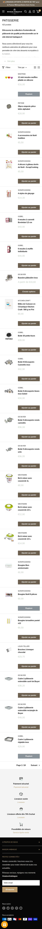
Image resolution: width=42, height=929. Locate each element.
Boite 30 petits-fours (26, 336)
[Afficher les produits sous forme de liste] (35, 67)
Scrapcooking (24, 132)
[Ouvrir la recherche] (25, 11)
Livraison (21, 802)
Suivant (34, 765)
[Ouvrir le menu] (3, 11)
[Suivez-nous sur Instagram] (12, 908)
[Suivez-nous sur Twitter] (8, 908)
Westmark (22, 475)
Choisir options (28, 292)
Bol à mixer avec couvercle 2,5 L (25, 508)
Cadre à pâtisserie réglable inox (25, 740)
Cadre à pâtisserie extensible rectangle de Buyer (28, 710)
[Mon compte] (30, 11)
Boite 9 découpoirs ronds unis (29, 450)
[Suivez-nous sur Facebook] (3, 908)
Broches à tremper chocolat (26, 651)
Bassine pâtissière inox (28, 278)
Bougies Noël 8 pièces (27, 594)
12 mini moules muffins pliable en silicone (28, 78)
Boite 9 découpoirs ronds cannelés (29, 421)
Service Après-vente (21, 833)
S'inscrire (10, 889)
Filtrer (8, 67)
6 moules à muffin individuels (25, 250)
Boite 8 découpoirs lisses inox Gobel (28, 392)
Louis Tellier (23, 646)
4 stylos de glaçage (26, 193)
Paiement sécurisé (21, 787)
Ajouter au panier (29, 123)
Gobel (20, 216)
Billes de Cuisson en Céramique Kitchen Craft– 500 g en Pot (26, 307)
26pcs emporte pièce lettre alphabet (27, 107)
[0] (38, 11)
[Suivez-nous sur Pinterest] (16, 908)
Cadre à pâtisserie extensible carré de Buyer (29, 680)
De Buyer (22, 274)
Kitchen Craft (24, 301)
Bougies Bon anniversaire (23, 566)
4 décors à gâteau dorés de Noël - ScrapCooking (28, 165)
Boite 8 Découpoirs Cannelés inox (26, 363)
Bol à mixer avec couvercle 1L (25, 479)
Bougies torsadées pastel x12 (29, 621)
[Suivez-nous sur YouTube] (20, 908)
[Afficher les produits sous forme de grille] (39, 67)
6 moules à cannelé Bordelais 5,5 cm (26, 221)
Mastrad (22, 74)
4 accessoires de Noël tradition (27, 136)
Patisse (21, 103)
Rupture (28, 94)
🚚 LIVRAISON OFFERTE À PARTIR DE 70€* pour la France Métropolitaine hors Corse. (21, 3)
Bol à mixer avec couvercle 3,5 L (25, 537)
